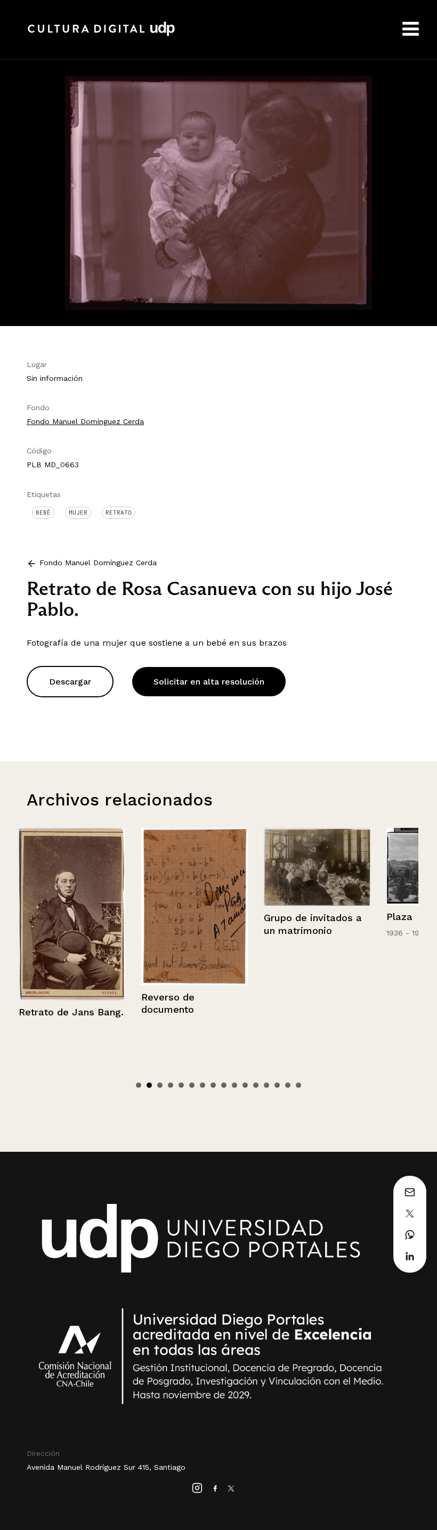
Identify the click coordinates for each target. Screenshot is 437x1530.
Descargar (70, 682)
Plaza (277, 916)
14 (277, 1085)
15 (287, 1085)
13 (266, 1085)
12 (255, 1085)
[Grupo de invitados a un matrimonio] (194, 867)
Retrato (119, 512)
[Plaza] (317, 866)
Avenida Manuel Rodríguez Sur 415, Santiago (106, 1467)
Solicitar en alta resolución (208, 682)
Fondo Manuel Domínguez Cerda (85, 421)
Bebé (43, 512)
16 (298, 1085)
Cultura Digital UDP (101, 34)
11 (245, 1085)
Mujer (78, 512)
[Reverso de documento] (72, 907)
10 (234, 1085)
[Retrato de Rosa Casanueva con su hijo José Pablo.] (218, 192)
